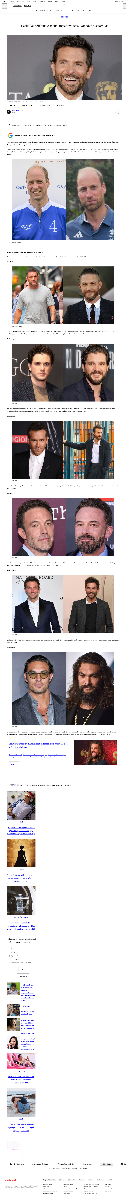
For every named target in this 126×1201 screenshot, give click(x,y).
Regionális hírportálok (49, 1180)
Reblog (56, 1)
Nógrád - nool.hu (87, 1188)
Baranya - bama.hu (46, 1186)
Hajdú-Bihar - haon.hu (68, 1191)
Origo (4, 1)
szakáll (64, 17)
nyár (21, 822)
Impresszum (87, 1164)
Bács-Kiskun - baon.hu (47, 1184)
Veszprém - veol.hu (109, 1188)
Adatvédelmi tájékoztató (40, 1164)
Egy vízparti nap (15, 959)
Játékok (63, 1)
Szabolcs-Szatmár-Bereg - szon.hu (91, 1193)
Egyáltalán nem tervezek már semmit (21, 962)
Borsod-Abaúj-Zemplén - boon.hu (50, 1191)
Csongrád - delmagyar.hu (48, 1193)
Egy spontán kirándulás (17, 949)
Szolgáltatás (100, 1180)
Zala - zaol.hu (108, 1191)
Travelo (34, 1)
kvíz (71, 10)
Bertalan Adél (17, 111)
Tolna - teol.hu (108, 1184)
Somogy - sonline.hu (88, 1191)
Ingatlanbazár (42, 1)
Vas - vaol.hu (107, 1186)
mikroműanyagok (21, 917)
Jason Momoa (61, 105)
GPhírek (50, 1)
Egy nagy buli (15, 952)
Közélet (62, 1180)
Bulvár (90, 1180)
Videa (28, 1)
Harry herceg (60, 10)
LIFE (54, 785)
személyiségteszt (84, 10)
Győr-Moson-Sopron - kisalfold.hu (71, 1188)
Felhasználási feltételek (66, 1164)
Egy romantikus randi (17, 956)
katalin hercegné (43, 10)
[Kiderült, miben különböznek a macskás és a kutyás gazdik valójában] (13, 1010)
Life (18, 1)
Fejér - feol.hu (66, 1186)
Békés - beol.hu (46, 1188)
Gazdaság (71, 1180)
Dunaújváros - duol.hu (68, 1184)
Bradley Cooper (44, 105)
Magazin (81, 1180)
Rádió (110, 1180)
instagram (21, 1071)
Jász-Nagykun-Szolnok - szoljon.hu (91, 1184)
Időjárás (27, 6)
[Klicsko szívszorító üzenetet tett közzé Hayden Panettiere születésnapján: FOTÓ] (21, 1061)
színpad (21, 870)
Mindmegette (11, 1)
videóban (32, 149)
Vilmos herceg (27, 105)
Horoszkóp (17, 6)
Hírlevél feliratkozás (17, 1164)
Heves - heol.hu (67, 1193)
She (23, 1)
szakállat (116, 149)
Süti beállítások (106, 1164)
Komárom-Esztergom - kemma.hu (91, 1186)
